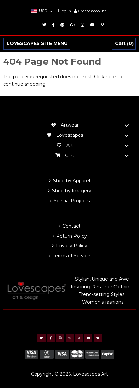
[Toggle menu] (127, 125)
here (111, 77)
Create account (92, 10)
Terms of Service (71, 256)
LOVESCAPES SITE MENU (37, 44)
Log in (65, 10)
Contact (71, 226)
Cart (123, 44)
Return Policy (71, 236)
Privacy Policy (71, 246)
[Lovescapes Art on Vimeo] (101, 25)
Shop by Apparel (71, 181)
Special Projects (72, 201)
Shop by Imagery (71, 191)
